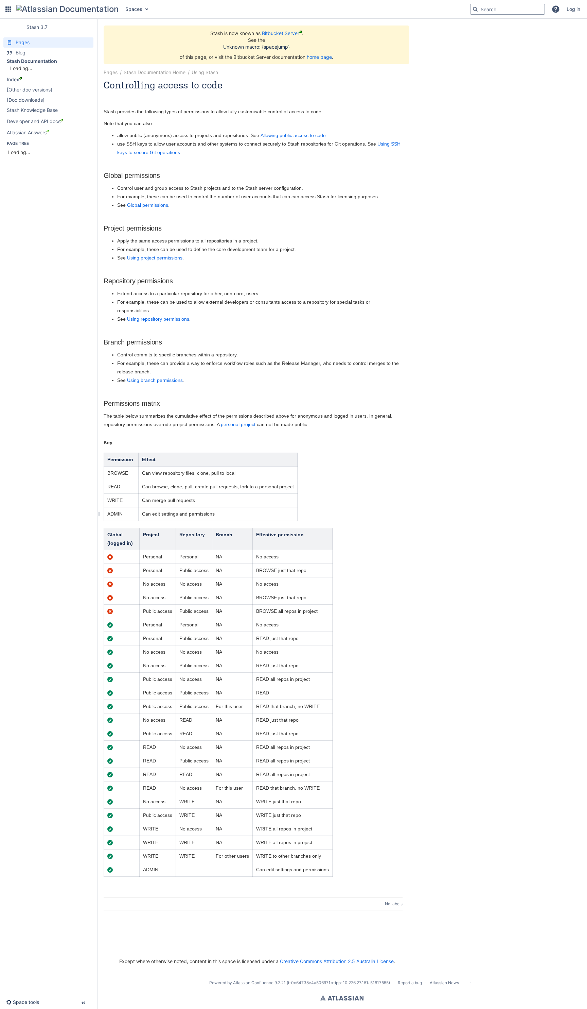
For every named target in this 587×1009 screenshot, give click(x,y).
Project (151, 534)
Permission (120, 459)
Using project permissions (154, 257)
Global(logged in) (120, 539)
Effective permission (280, 534)
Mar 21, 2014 (166, 94)
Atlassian (341, 997)
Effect (149, 459)
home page (319, 57)
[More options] (406, 72)
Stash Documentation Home (154, 72)
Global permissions (147, 205)
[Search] (475, 9)
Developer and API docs (33, 121)
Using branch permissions (155, 380)
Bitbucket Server (280, 33)
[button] (8, 9)
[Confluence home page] (67, 9)
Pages (111, 72)
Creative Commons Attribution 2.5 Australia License (337, 961)
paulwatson (137, 94)
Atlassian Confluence (253, 982)
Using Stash (205, 72)
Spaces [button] (133, 9)
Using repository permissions (158, 319)
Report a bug (410, 982)
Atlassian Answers (27, 132)
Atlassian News (444, 982)
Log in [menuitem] (573, 9)
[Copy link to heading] (162, 176)
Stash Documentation (32, 61)
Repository (192, 534)
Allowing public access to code (293, 135)
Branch (224, 534)
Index (13, 79)
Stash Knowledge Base (32, 110)
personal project (238, 424)
